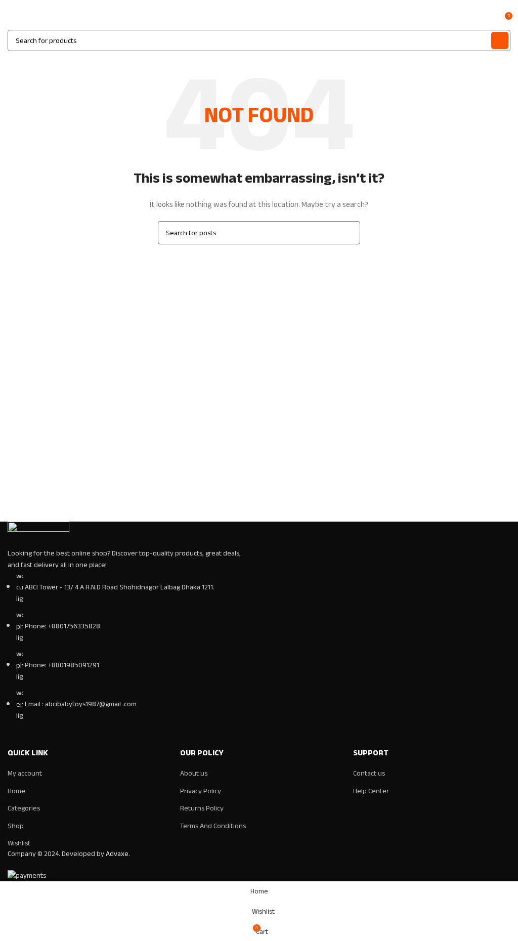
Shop (16, 826)
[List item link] (129, 646)
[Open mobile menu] (12, 20)
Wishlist (19, 843)
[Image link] (38, 534)
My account (25, 773)
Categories (24, 808)
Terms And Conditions (213, 826)
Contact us (369, 773)
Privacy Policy (200, 791)
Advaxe (117, 854)
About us (193, 773)
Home (16, 791)
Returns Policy (202, 808)
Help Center (371, 791)
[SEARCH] (499, 40)
